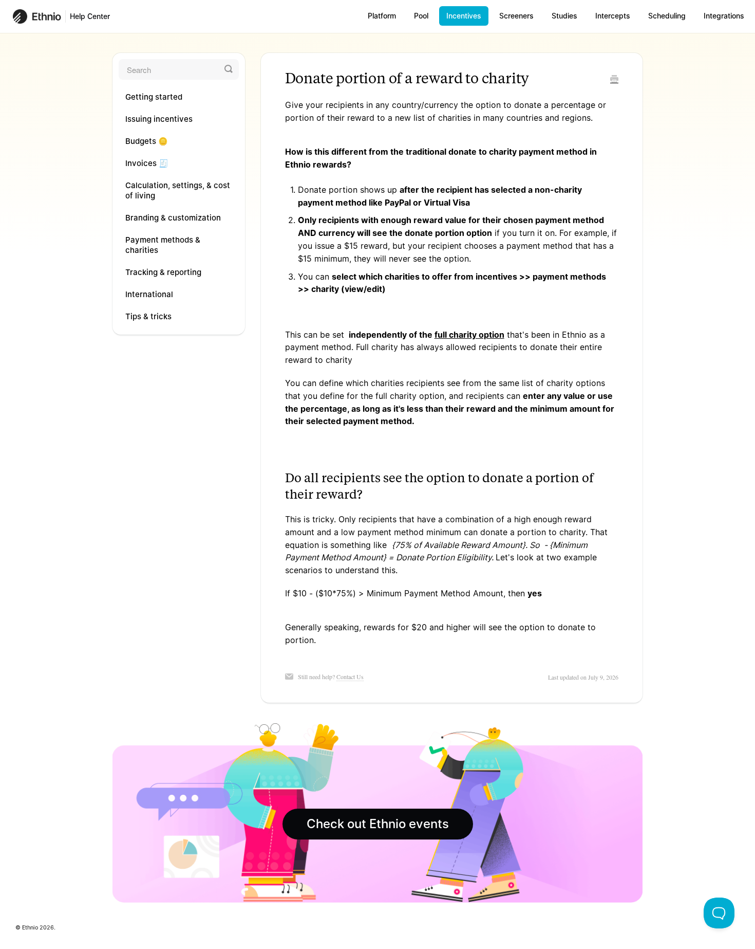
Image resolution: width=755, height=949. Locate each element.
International (149, 294)
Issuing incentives (159, 119)
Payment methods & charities (162, 245)
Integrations (724, 15)
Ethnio (30, 927)
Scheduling (667, 15)
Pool (421, 15)
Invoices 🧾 (146, 163)
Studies (564, 15)
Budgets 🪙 (146, 141)
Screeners (516, 15)
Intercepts (612, 15)
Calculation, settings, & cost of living (177, 190)
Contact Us (350, 676)
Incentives (463, 15)
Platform (382, 15)
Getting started (153, 97)
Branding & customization (173, 218)
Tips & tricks (148, 316)
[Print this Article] (614, 79)
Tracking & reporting (163, 272)
